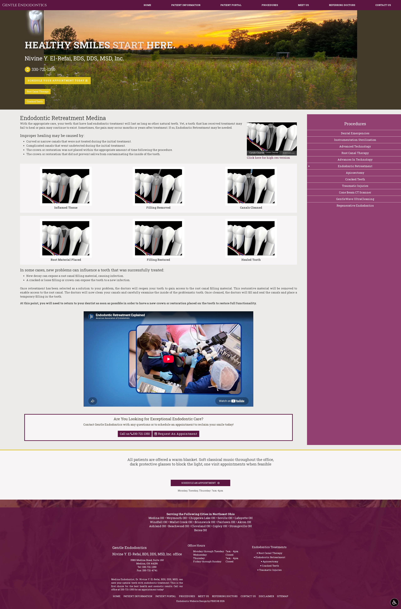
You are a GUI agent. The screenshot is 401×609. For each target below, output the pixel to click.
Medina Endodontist (122, 579)
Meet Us (303, 5)
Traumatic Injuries (270, 569)
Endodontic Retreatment (270, 557)
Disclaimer (266, 596)
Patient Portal (231, 5)
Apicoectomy (270, 561)
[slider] (271, 153)
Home (147, 5)
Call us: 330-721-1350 (135, 434)
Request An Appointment (177, 434)
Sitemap (282, 596)
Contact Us (383, 5)
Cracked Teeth (270, 565)
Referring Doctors (342, 5)
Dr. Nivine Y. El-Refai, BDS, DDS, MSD (157, 579)
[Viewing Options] (394, 602)
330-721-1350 (149, 566)
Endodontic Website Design (191, 601)
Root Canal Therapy (270, 553)
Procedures (270, 5)
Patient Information (185, 5)
